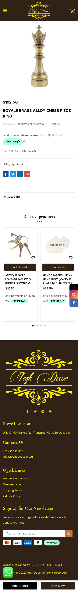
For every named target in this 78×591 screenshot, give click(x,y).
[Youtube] (50, 411)
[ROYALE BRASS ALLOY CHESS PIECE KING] (6, 174)
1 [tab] (33, 325)
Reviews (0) (11, 197)
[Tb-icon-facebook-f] (28, 411)
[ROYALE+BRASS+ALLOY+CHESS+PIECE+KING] (13, 174)
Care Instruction (12, 484)
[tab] (39, 197)
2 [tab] (37, 325)
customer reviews (30, 123)
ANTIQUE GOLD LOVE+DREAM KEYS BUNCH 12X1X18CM (18, 279)
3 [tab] (41, 325)
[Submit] (69, 533)
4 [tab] (45, 325)
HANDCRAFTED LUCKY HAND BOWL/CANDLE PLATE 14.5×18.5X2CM (57, 279)
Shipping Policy (12, 490)
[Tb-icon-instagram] (42, 411)
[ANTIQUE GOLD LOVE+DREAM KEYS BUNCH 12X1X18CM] (20, 245)
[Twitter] (35, 411)
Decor (20, 164)
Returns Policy (12, 496)
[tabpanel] (20, 274)
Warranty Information (16, 478)
